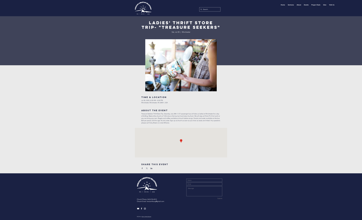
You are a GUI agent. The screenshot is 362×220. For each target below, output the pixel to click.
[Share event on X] (147, 168)
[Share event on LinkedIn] (151, 168)
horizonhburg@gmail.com (155, 201)
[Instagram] (145, 208)
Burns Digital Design (146, 216)
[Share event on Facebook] (142, 168)
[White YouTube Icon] (138, 208)
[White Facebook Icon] (141, 208)
